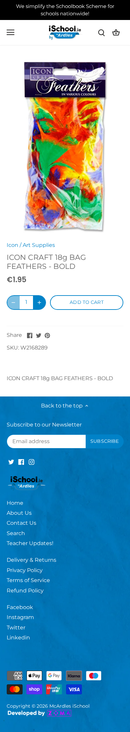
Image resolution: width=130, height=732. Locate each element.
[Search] (101, 32)
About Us (19, 513)
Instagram (20, 617)
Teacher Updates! (30, 543)
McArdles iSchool (69, 706)
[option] (65, 145)
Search (16, 533)
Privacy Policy (25, 570)
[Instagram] (31, 461)
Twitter (16, 627)
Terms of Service (28, 580)
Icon (12, 245)
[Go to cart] (116, 32)
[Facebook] (21, 461)
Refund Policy (25, 590)
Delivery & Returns (31, 560)
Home (15, 503)
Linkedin (18, 637)
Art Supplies (39, 245)
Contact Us (21, 523)
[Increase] (39, 303)
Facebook (20, 607)
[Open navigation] (10, 32)
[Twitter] (11, 461)
